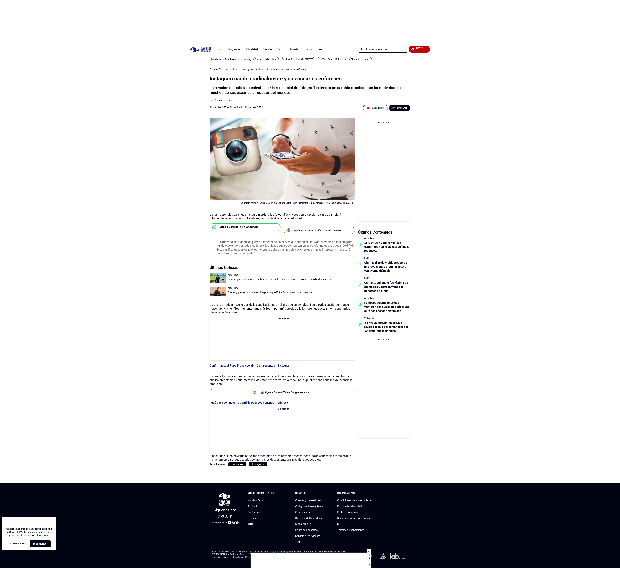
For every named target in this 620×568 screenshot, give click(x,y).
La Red (367, 258)
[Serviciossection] (323, 493)
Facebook (237, 464)
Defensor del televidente (309, 518)
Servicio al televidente (307, 535)
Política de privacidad (349, 506)
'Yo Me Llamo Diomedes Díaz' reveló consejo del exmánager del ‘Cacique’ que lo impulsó (386, 326)
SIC (339, 524)
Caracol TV (216, 69)
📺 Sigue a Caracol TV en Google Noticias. (285, 392)
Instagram (258, 464)
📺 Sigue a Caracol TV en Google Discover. (318, 230)
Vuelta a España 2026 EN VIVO (297, 59)
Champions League (360, 59)
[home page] (200, 49)
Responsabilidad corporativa (353, 518)
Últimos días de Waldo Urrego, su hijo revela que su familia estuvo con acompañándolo (385, 266)
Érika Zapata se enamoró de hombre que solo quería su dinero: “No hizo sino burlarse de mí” (280, 279)
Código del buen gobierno (309, 506)
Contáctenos (302, 512)
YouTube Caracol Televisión (332, 59)
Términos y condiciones (350, 530)
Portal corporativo (347, 512)
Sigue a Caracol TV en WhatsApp (238, 226)
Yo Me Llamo (370, 318)
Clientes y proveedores (308, 500)
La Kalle (252, 518)
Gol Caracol (254, 512)
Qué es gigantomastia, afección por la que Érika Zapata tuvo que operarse (270, 292)
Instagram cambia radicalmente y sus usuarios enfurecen (274, 69)
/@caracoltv (377, 107)
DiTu (250, 524)
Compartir (402, 108)
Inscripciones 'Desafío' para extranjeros (230, 59)
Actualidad (232, 69)
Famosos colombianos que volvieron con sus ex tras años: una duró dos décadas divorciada (386, 306)
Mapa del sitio (303, 524)
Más (320, 49)
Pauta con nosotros (306, 530)
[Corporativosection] (371, 493)
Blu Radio (252, 506)
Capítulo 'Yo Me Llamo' (266, 59)
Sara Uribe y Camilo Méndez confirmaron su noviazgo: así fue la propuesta (386, 246)
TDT (297, 541)
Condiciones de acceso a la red (354, 500)
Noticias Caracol (256, 500)
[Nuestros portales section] (275, 493)
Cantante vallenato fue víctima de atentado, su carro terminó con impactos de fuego (386, 286)
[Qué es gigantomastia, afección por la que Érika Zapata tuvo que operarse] (218, 291)
